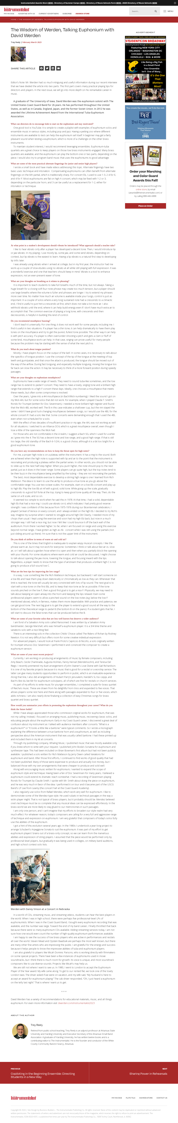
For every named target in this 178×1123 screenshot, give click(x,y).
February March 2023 (31, 42)
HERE (50, 3)
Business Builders (47, 1110)
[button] (41, 68)
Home (14, 19)
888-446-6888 (149, 196)
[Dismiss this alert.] (175, 3)
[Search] (155, 11)
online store (141, 189)
